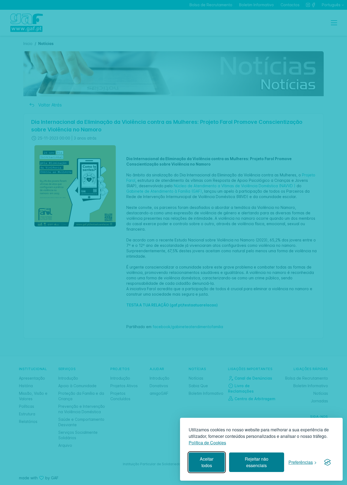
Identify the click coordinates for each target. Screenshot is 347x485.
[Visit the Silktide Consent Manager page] (327, 462)
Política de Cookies (207, 442)
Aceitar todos (206, 462)
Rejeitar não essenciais (256, 462)
